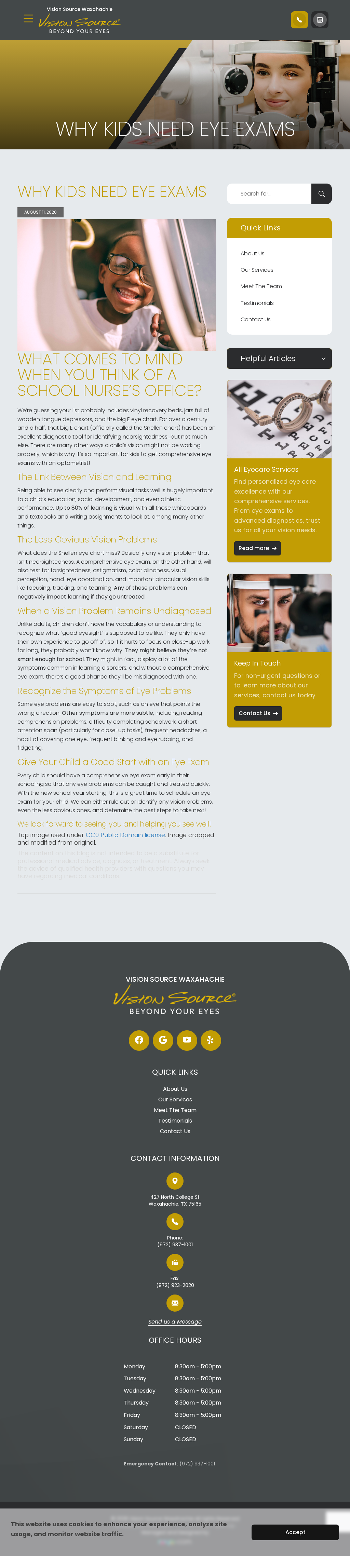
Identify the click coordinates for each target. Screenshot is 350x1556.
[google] (163, 1040)
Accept (295, 1532)
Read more (254, 548)
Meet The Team (261, 286)
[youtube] (187, 1040)
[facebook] (139, 1040)
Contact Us (256, 319)
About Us (253, 253)
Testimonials (257, 303)
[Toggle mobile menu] (28, 18)
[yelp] (211, 1040)
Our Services (257, 270)
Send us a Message (175, 1322)
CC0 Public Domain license (125, 835)
